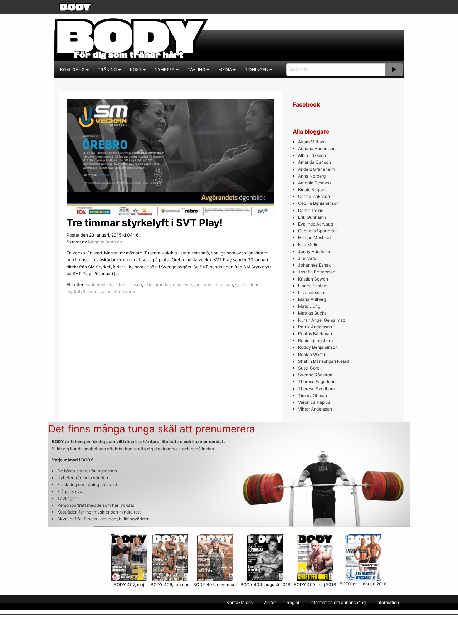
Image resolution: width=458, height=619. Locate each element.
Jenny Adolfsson (314, 251)
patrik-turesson (218, 284)
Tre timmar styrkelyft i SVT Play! (145, 223)
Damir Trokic (310, 210)
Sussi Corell (310, 368)
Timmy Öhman (312, 395)
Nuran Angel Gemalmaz (321, 320)
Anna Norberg (312, 176)
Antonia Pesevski (315, 182)
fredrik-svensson (125, 284)
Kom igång (72, 69)
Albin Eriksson (312, 155)
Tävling (196, 69)
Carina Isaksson (314, 196)
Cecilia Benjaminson (318, 203)
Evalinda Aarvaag (315, 224)
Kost (136, 69)
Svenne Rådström (315, 374)
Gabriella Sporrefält (317, 230)
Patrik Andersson (315, 327)
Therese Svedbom (316, 388)
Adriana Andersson (317, 148)
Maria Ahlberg (312, 299)
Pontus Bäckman (315, 333)
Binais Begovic (313, 189)
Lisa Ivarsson (311, 292)
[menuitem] (72, 69)
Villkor (269, 602)
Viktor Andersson (315, 409)
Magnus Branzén (105, 241)
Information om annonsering (338, 602)
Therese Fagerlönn (317, 381)
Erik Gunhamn (312, 217)
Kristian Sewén (313, 279)
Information (387, 602)
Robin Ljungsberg (315, 340)
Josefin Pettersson (316, 271)
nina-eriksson (186, 284)
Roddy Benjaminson (318, 347)
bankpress (96, 284)
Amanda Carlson (314, 162)
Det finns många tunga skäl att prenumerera (151, 429)
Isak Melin (308, 244)
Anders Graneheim (316, 169)
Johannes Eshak (314, 265)
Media (225, 69)
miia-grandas (157, 284)
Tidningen (256, 69)
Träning (107, 69)
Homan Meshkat (314, 237)
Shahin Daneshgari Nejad (323, 361)
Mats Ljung (309, 306)
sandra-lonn (247, 284)
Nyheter (165, 69)
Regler (293, 602)
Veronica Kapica (314, 402)
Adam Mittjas (311, 141)
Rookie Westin (312, 354)
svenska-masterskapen (111, 291)
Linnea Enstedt (313, 285)
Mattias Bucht (312, 313)
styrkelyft (76, 291)
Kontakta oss (239, 602)
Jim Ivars (307, 258)
